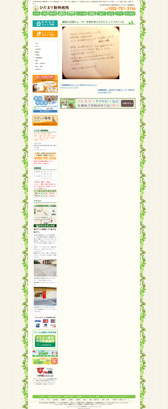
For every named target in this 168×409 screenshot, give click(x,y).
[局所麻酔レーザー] (71, 13)
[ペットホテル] (111, 13)
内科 (36, 46)
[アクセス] (119, 13)
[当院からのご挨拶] (44, 13)
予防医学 (38, 69)
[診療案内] (52, 13)
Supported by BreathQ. (84, 408)
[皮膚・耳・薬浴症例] (61, 13)
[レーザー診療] (81, 13)
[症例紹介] (91, 13)
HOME (42, 396)
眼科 (36, 61)
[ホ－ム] (37, 13)
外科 (36, 43)
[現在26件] (45, 112)
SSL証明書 (50, 379)
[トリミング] (101, 13)
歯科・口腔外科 (40, 63)
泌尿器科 (38, 49)
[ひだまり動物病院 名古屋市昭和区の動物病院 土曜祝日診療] (60, 8)
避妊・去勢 (38, 66)
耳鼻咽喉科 (38, 58)
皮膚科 (37, 55)
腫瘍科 (37, 52)
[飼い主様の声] (129, 13)
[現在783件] (45, 92)
